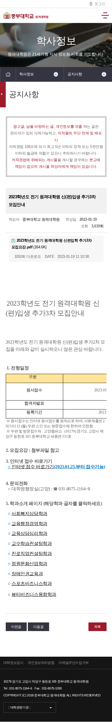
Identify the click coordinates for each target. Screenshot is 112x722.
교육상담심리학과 (29, 533)
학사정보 (26, 74)
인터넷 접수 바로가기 (32, 466)
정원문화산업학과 (29, 563)
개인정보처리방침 (41, 663)
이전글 (16, 627)
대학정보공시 (13, 663)
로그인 (99, 4)
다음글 (38, 627)
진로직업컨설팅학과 (31, 553)
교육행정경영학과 (29, 523)
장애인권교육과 (27, 573)
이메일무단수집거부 (74, 663)
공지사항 (74, 74)
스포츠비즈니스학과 (31, 583)
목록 (97, 627)
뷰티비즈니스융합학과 (33, 594)
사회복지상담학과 (29, 513)
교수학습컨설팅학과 (31, 543)
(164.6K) (51, 243)
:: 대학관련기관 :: (19, 707)
